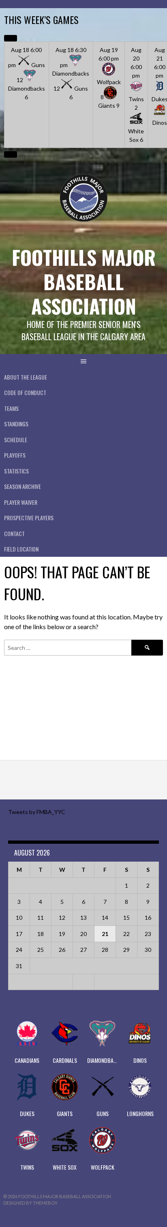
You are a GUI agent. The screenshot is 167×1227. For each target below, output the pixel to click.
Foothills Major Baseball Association (84, 281)
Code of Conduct (25, 392)
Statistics (16, 471)
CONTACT (14, 533)
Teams (11, 408)
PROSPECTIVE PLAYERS (29, 517)
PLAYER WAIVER (20, 502)
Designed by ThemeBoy (30, 1202)
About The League (25, 377)
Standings (16, 423)
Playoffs (15, 455)
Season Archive (22, 486)
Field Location (21, 549)
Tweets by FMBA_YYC (36, 811)
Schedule (15, 439)
